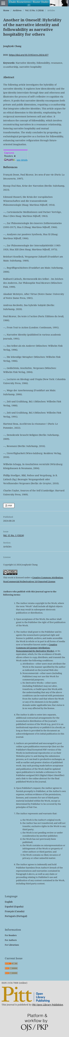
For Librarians (12, 944)
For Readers (11, 935)
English (9, 901)
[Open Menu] (3, 3)
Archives (17, 10)
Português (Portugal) (16, 916)
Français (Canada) (14, 911)
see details (22, 159)
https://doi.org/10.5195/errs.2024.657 (28, 54)
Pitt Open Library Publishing (47, 1004)
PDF (10, 505)
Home (6, 10)
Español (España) (14, 906)
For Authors (11, 940)
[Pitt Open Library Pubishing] (26, 1001)
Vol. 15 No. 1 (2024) (34, 10)
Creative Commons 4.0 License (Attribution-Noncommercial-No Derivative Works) (36, 647)
